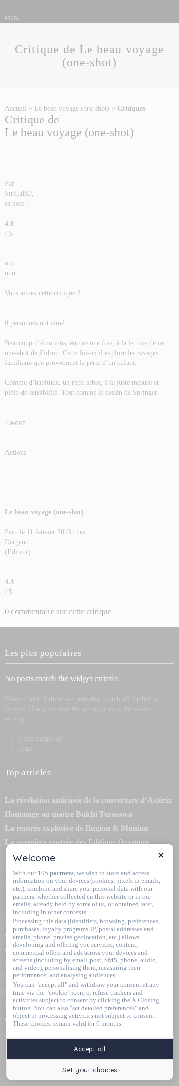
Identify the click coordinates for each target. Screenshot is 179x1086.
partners (62, 873)
